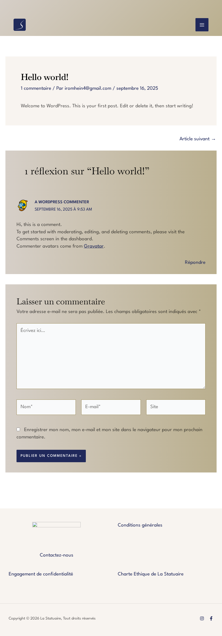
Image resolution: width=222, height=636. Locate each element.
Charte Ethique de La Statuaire (151, 574)
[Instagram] (202, 618)
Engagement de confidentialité (41, 574)
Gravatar (94, 246)
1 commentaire (36, 88)
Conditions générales (140, 525)
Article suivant (197, 139)
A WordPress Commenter (62, 202)
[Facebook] (211, 618)
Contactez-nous (56, 555)
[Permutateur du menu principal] (202, 24)
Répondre (195, 262)
